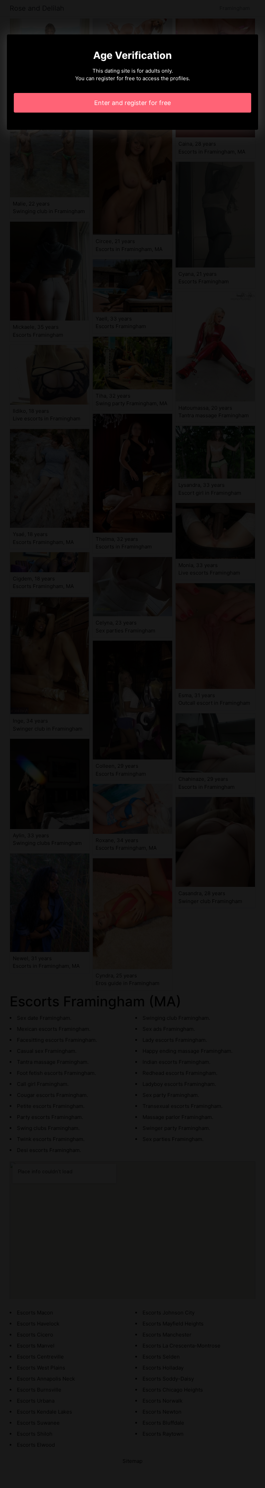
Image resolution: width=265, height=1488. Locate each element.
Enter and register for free (132, 102)
